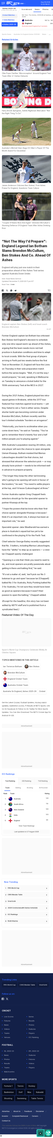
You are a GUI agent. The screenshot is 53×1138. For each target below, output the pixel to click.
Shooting (8, 1098)
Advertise (6, 1111)
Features (32, 1029)
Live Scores (9, 1017)
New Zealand (19, 810)
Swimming (21, 1098)
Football (24, 702)
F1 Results (29, 706)
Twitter (32, 709)
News (37, 9)
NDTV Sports (41, 706)
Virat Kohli (12, 901)
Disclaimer (40, 1111)
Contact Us (6, 1121)
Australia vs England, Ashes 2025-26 (19, 691)
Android (5, 715)
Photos (46, 9)
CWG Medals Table (15, 895)
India (15, 815)
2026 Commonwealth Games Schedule (23, 908)
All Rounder (43, 788)
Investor (5, 1116)
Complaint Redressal (20, 1116)
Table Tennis (37, 1098)
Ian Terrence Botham (12, 666)
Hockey (31, 1086)
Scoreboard (27, 9)
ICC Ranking (34, 1037)
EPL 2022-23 (34, 1051)
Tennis (20, 1086)
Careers (35, 1116)
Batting (18, 788)
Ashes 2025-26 (9, 9)
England (17, 821)
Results (31, 1021)
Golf (21, 1092)
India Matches (9, 20)
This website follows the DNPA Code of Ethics (19, 1125)
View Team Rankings (26, 826)
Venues (7, 1037)
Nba (29, 1092)
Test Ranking (10, 781)
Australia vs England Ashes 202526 (27, 34)
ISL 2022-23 (9, 1051)
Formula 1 (8, 1086)
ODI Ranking (26, 781)
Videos (7, 1029)
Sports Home (6, 34)
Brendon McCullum (16, 673)
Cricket (42, 691)
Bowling (30, 788)
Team (7, 788)
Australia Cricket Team (18, 685)
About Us (16, 1111)
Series (31, 1017)
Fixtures (7, 1021)
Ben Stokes (34, 666)
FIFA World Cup (13, 888)
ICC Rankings (13, 914)
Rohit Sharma (13, 921)
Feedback (28, 1111)
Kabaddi (39, 1092)
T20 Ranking (43, 781)
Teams (7, 1033)
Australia (17, 799)
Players (32, 1033)
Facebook (11, 709)
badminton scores (17, 706)
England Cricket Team (17, 679)
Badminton (9, 1092)
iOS (12, 715)
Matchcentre (9, 1072)
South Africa (18, 804)
